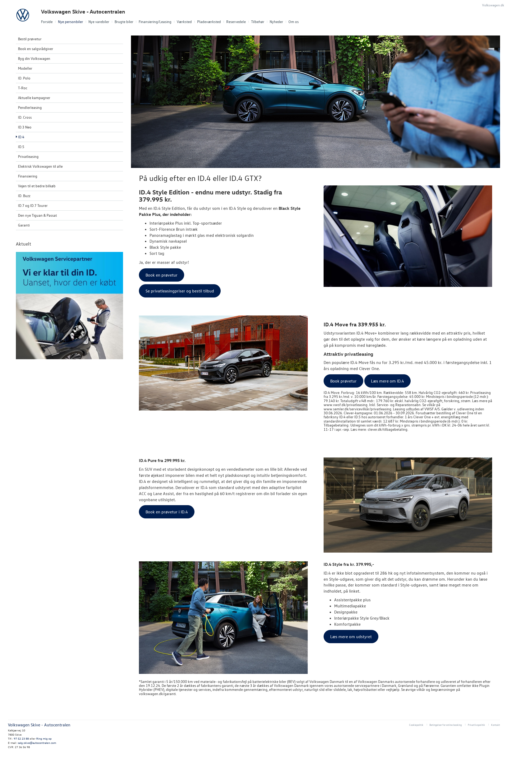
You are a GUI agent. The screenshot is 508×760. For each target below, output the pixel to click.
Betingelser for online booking (445, 725)
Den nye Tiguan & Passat (37, 215)
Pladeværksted (209, 21)
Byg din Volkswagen (34, 58)
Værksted (184, 21)
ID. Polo (24, 78)
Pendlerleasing (30, 107)
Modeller (25, 68)
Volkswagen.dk (493, 5)
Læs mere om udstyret (351, 636)
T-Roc (22, 87)
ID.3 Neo (24, 127)
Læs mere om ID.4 (387, 381)
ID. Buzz (24, 195)
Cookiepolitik (416, 725)
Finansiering (27, 176)
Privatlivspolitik (476, 725)
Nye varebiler (98, 21)
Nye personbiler (70, 21)
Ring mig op (44, 738)
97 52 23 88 (21, 738)
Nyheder (276, 21)
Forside (47, 21)
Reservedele (236, 21)
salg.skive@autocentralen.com (37, 743)
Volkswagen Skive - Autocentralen (83, 11)
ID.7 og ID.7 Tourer (33, 205)
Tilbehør (257, 21)
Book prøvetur (343, 381)
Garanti (24, 225)
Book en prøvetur (162, 275)
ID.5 (21, 146)
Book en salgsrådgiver (35, 48)
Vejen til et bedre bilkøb (37, 185)
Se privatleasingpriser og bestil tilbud (180, 291)
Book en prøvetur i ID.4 (167, 511)
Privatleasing (28, 156)
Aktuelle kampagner (34, 97)
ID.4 (21, 136)
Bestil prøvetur (30, 38)
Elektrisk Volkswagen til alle (40, 166)
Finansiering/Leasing (155, 21)
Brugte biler (124, 21)
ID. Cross (25, 117)
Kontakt (495, 725)
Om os (293, 21)
